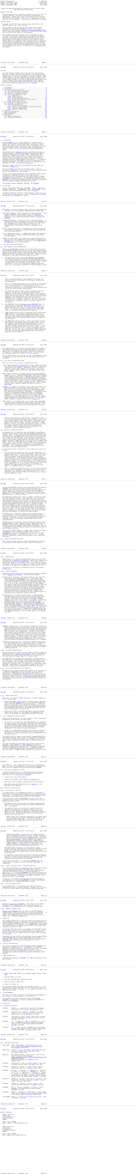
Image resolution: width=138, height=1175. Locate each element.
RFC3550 (10, 142)
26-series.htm (16, 1047)
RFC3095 (18, 702)
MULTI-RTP (15, 671)
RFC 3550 (23, 76)
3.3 (5, 93)
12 (46, 103)
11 (46, 100)
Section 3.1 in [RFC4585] (12, 195)
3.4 (5, 94)
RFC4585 (19, 152)
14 (46, 109)
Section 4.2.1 (7, 568)
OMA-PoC (20, 366)
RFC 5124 (28, 1029)
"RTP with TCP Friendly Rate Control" (30, 1096)
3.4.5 (9, 100)
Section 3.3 (14, 166)
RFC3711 (26, 183)
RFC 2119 (32, 1009)
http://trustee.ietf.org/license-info (33, 30)
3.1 (5, 91)
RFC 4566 (33, 1084)
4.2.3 (9, 107)
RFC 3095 (35, 1076)
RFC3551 (34, 784)
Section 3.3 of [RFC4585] (10, 911)
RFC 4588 (14, 1089)
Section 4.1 (10, 242)
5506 (5, 974)
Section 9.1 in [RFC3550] (17, 579)
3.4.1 (9, 95)
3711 (11, 3)
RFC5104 (28, 376)
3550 (7, 3)
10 (46, 98)
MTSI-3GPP (8, 384)
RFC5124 (5, 178)
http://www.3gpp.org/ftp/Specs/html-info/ (29, 1046)
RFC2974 (5, 938)
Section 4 (8, 177)
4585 (15, 3)
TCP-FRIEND (6, 532)
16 (46, 117)
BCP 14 (27, 1009)
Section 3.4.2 (41, 795)
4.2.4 (9, 109)
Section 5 (14, 805)
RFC (45, 973)
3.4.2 (9, 97)
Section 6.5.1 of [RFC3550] (29, 304)
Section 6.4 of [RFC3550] (36, 257)
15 (46, 113)
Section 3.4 (14, 170)
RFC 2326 (31, 1064)
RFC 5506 (3, 67)
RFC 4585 (40, 81)
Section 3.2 (29, 163)
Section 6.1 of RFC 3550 (21, 560)
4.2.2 (9, 106)
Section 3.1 (38, 147)
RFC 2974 (29, 1068)
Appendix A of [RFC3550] (15, 574)
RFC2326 (10, 937)
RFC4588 (19, 604)
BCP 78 (22, 27)
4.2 (5, 104)
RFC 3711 (25, 82)
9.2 (5, 117)
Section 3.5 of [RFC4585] (17, 903)
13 (46, 106)
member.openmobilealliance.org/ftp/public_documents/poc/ (29, 1057)
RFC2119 (35, 190)
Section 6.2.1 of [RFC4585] (32, 602)
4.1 (5, 103)
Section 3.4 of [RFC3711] (23, 653)
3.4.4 (9, 99)
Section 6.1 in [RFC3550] (38, 194)
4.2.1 (9, 105)
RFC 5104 (28, 1094)
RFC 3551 (14, 1018)
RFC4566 (9, 921)
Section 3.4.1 (30, 795)
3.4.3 (9, 98)
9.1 (5, 116)
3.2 (5, 92)
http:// (30, 1056)
